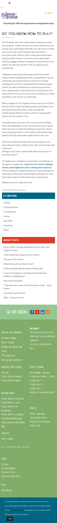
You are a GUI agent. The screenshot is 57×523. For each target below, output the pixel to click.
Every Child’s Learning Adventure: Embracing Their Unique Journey (26, 248)
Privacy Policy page (17, 510)
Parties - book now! (37, 414)
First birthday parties (38, 417)
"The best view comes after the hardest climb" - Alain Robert (27, 287)
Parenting (7, 225)
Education (8, 220)
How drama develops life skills (42, 332)
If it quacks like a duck (13, 259)
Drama (6, 216)
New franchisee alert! (13, 280)
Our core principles (8, 468)
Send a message (7, 439)
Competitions (9, 211)
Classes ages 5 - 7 (37, 388)
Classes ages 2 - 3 (37, 380)
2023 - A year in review (13, 297)
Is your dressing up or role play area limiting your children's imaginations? (25, 274)
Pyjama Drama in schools (11, 380)
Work (11, 190)
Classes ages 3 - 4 (37, 384)
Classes (6, 202)
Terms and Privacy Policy (11, 476)
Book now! (5, 372)
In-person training (9, 338)
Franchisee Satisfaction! (14, 293)
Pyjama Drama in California (12, 399)
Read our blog (6, 490)
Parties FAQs (35, 426)
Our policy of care (8, 472)
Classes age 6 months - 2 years (42, 376)
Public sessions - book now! (40, 372)
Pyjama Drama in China (10, 402)
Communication (10, 207)
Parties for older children (40, 422)
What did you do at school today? (18, 264)
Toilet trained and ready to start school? (21, 254)
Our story (5, 464)
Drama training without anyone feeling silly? (23, 268)
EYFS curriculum (8, 355)
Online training (7, 342)
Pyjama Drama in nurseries (11, 376)
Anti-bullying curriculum (11, 360)
